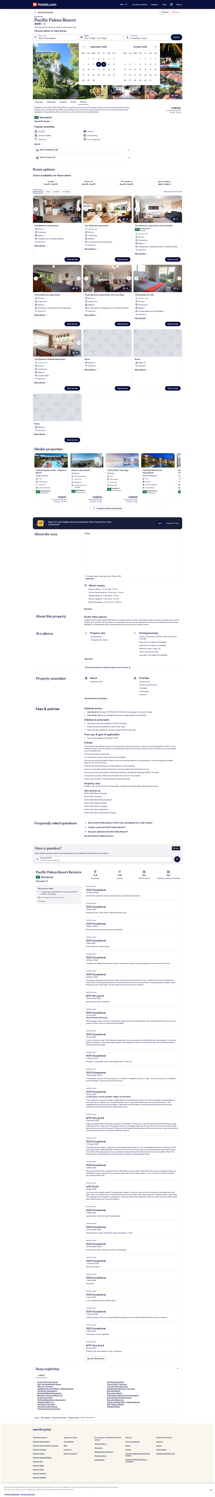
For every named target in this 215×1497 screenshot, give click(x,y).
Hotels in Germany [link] (39, 1473)
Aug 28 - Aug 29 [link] (88, 184)
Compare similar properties (109, 508)
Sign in (179, 4)
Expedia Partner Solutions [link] (104, 1452)
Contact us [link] (68, 1450)
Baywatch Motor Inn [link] (115, 1400)
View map (90, 578)
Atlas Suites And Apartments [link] (119, 1398)
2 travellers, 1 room (138, 38)
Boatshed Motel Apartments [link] (49, 1393)
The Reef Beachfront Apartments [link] (51, 1400)
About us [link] (159, 1442)
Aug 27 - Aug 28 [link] (50, 184)
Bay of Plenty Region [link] (59, 1418)
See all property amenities (96, 698)
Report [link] (43, 901)
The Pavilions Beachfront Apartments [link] (123, 1395)
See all (37, 144)
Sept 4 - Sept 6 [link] (164, 184)
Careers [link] (159, 1446)
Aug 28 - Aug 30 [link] (126, 184)
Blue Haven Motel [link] (114, 1393)
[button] (88, 59)
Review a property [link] (70, 1453)
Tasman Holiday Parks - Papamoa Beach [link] (123, 1402)
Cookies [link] (128, 1450)
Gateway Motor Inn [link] (45, 1402)
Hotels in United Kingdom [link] (42, 1457)
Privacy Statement (12, 1494)
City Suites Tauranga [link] (46, 1404)
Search (176, 37)
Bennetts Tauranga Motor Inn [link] (50, 1395)
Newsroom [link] (99, 1448)
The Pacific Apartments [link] (47, 1391)
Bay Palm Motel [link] (113, 1391)
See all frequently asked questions (99, 836)
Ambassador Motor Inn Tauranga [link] (121, 1389)
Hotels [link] (36, 1418)
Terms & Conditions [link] (132, 1442)
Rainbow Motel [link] (113, 1407)
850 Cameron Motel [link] (115, 1404)
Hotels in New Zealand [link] (41, 1442)
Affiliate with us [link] (100, 1444)
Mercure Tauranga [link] (45, 1386)
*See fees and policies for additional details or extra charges (106, 667)
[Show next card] (181, 479)
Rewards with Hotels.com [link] (165, 1453)
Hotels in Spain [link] (38, 1469)
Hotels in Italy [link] (38, 1461)
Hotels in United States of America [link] (45, 1446)
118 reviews (40, 881)
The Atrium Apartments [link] (47, 1407)
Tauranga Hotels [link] (73, 1418)
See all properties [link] (45, 12)
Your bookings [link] (69, 1442)
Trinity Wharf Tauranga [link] (117, 1384)
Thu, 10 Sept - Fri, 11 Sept (95, 38)
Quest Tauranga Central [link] (47, 1382)
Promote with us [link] (101, 1456)
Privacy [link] (127, 1446)
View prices (72, 259)
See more (88, 609)
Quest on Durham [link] (44, 1398)
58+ (176, 95)
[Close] (211, 1490)
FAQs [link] (65, 1446)
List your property (139, 4)
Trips (164, 4)
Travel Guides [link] (161, 1450)
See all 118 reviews (42, 121)
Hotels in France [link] (38, 1453)
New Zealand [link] (45, 1418)
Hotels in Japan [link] (38, 1465)
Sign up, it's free (173, 523)
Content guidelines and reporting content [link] (137, 1454)
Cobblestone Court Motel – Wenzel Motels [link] (55, 1389)
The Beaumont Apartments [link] (48, 1409)
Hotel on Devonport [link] (115, 1382)
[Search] (177, 859)
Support (154, 4)
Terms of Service (27, 1494)
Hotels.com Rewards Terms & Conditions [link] (136, 1460)
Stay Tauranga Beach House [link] (49, 1384)
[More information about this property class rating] (44, 24)
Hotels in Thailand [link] (39, 1477)
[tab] (41, 1375)
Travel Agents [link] (100, 1460)
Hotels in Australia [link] (39, 1450)
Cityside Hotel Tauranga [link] (117, 1386)
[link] (176, 12)
